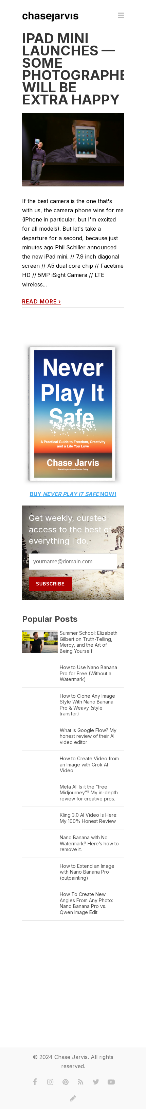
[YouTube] (111, 1082)
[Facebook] (35, 1082)
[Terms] (73, 1098)
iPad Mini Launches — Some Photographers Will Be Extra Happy (84, 69)
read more (41, 301)
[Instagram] (50, 1082)
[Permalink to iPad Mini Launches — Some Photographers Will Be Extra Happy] (73, 149)
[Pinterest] (65, 1082)
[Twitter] (96, 1082)
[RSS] (81, 1082)
